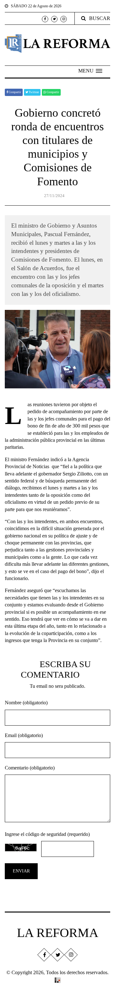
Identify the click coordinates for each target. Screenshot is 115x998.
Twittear (33, 92)
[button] (90, 71)
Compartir (14, 92)
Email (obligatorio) (24, 735)
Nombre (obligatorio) (26, 702)
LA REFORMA (57, 933)
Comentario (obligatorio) (30, 767)
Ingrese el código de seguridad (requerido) (47, 834)
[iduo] (57, 979)
